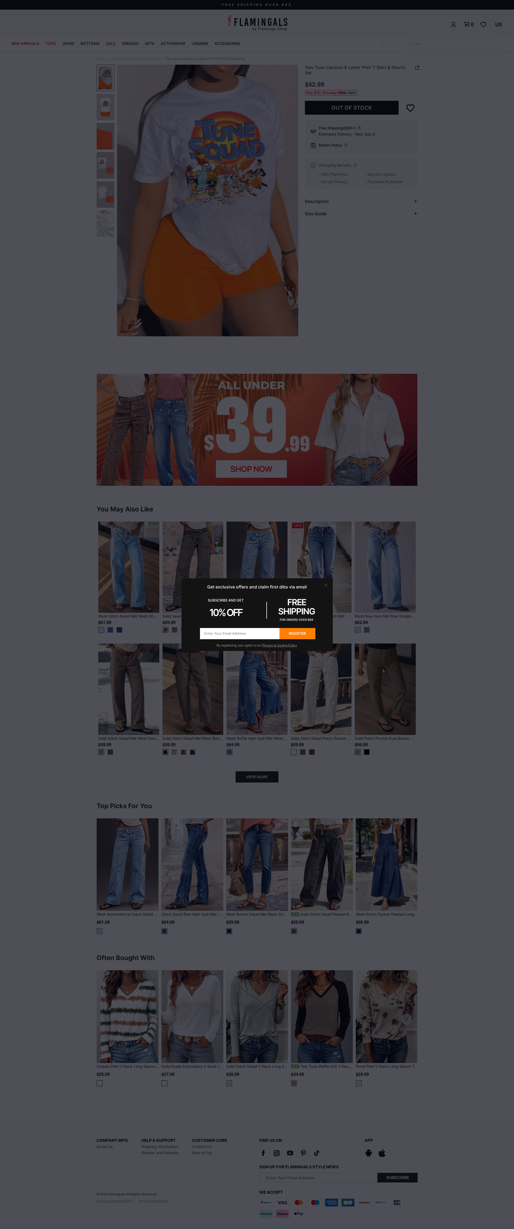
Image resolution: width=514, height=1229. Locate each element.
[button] (326, 585)
